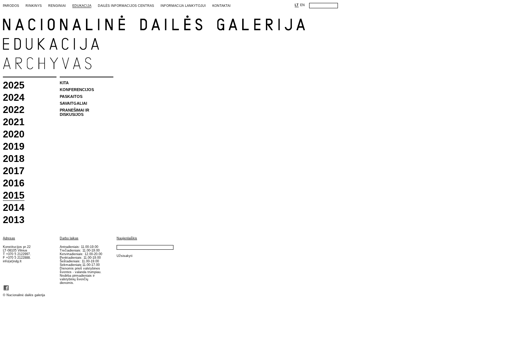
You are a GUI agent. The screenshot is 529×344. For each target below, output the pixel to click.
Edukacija (81, 6)
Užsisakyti (124, 256)
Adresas (9, 238)
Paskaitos (71, 96)
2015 (13, 196)
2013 (13, 220)
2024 (13, 98)
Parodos (11, 6)
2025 (13, 85)
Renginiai (57, 6)
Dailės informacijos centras (126, 6)
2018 (13, 159)
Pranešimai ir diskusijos (74, 112)
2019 (13, 146)
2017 (13, 171)
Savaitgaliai (73, 103)
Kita (64, 83)
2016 (13, 183)
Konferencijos (77, 89)
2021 (13, 122)
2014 (13, 208)
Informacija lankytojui (183, 6)
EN (302, 5)
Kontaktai (221, 6)
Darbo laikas (69, 238)
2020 (13, 134)
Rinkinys (34, 6)
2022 (13, 110)
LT (297, 5)
